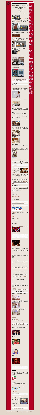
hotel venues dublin (16, 80)
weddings (30, 80)
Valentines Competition (31, 76)
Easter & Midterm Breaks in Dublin (16, 185)
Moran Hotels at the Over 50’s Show (16, 396)
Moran (12, 400)
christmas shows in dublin (18, 289)
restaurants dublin (30, 58)
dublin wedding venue (31, 89)
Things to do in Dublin (22, 203)
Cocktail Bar (18, 39)
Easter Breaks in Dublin (18, 202)
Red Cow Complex (25, 366)
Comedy (30, 20)
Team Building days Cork (31, 66)
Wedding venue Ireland (26, 324)
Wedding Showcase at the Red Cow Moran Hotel (18, 291)
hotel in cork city (24, 234)
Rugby (29, 59)
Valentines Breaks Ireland (31, 75)
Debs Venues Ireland (31, 24)
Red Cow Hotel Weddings (16, 165)
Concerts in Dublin (18, 366)
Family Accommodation (21, 202)
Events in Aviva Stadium (31, 29)
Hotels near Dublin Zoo (31, 41)
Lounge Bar (17, 223)
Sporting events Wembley (31, 62)
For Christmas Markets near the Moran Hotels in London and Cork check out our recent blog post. (19, 280)
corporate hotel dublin (15, 79)
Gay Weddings (30, 36)
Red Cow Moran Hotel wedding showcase (17, 323)
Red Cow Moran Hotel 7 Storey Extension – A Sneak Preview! (19, 3)
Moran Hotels (24, 81)
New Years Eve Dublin (31, 52)
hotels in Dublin (31, 93)
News (29, 54)
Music (29, 51)
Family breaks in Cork (31, 33)
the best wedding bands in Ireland (15, 146)
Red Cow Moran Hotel (14, 5)
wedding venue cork (31, 78)
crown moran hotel (17, 234)
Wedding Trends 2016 (14, 83)
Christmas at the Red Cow (15, 182)
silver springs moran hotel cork (16, 393)
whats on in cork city (31, 88)
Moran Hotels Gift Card (24, 206)
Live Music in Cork (30, 45)
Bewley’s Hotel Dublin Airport (19, 268)
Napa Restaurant (17, 220)
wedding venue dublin (22, 323)
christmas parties (21, 182)
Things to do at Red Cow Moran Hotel (18, 203)
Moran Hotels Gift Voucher (21, 226)
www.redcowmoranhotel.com (25, 181)
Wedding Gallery (16, 319)
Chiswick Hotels (30, 9)
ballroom (16, 20)
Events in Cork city (30, 30)
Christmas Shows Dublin (24, 182)
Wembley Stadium (30, 82)
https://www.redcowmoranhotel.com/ (24, 276)
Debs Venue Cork (30, 23)
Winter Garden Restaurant (17, 218)
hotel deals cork (30, 38)
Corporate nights (30, 21)
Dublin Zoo (30, 27)
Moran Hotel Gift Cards (14, 212)
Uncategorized (30, 73)
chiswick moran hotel (14, 234)
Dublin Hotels (15, 81)
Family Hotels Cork (30, 35)
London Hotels (30, 46)
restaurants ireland (13, 203)
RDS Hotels (23, 408)
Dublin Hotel (14, 1)
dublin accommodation (24, 79)
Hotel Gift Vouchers (30, 39)
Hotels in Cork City (30, 40)
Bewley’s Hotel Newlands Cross (24, 268)
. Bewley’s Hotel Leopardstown (14, 268)
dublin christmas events (22, 289)
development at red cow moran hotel (20, 79)
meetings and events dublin (23, 80)
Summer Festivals (14, 370)
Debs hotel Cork (30, 22)
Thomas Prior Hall (30, 72)
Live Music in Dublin (19, 80)
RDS (21, 408)
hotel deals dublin (21, 81)
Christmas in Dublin (18, 182)
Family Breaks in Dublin (25, 202)
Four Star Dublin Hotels (18, 81)
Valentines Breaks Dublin (31, 74)
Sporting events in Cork (31, 64)
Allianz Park (30, 7)
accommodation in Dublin (15, 366)
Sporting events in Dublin (31, 60)
